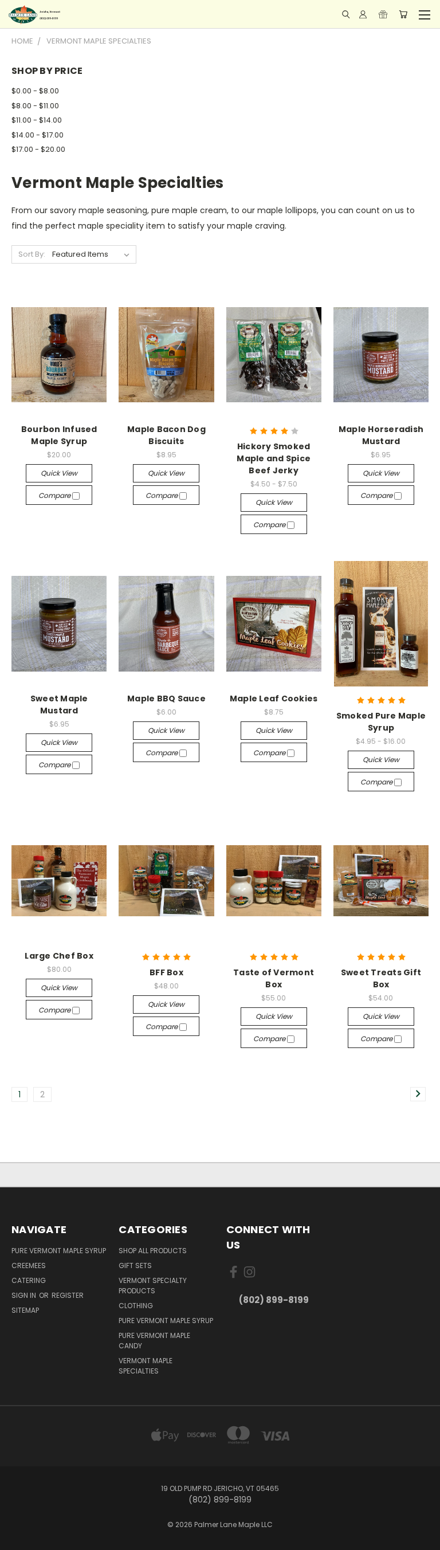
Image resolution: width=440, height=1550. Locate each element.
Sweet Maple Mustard (59, 704)
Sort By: (31, 254)
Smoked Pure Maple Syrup (381, 721)
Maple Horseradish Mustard (381, 435)
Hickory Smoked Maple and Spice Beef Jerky (274, 458)
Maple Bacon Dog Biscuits (166, 435)
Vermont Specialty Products (153, 1286)
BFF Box (166, 972)
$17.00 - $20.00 (38, 149)
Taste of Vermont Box (273, 978)
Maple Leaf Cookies (274, 698)
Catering (28, 1280)
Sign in (24, 1295)
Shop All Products (153, 1250)
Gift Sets (135, 1265)
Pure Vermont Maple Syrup (58, 1250)
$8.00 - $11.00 (35, 105)
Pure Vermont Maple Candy (154, 1341)
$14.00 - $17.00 (37, 135)
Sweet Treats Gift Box (381, 978)
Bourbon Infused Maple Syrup (59, 435)
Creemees (28, 1265)
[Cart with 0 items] (403, 14)
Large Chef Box (59, 956)
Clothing (136, 1305)
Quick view (59, 473)
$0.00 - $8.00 (35, 90)
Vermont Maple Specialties (145, 1366)
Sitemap (25, 1310)
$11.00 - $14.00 (36, 120)
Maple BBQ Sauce (166, 698)
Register (68, 1295)
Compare (55, 495)
